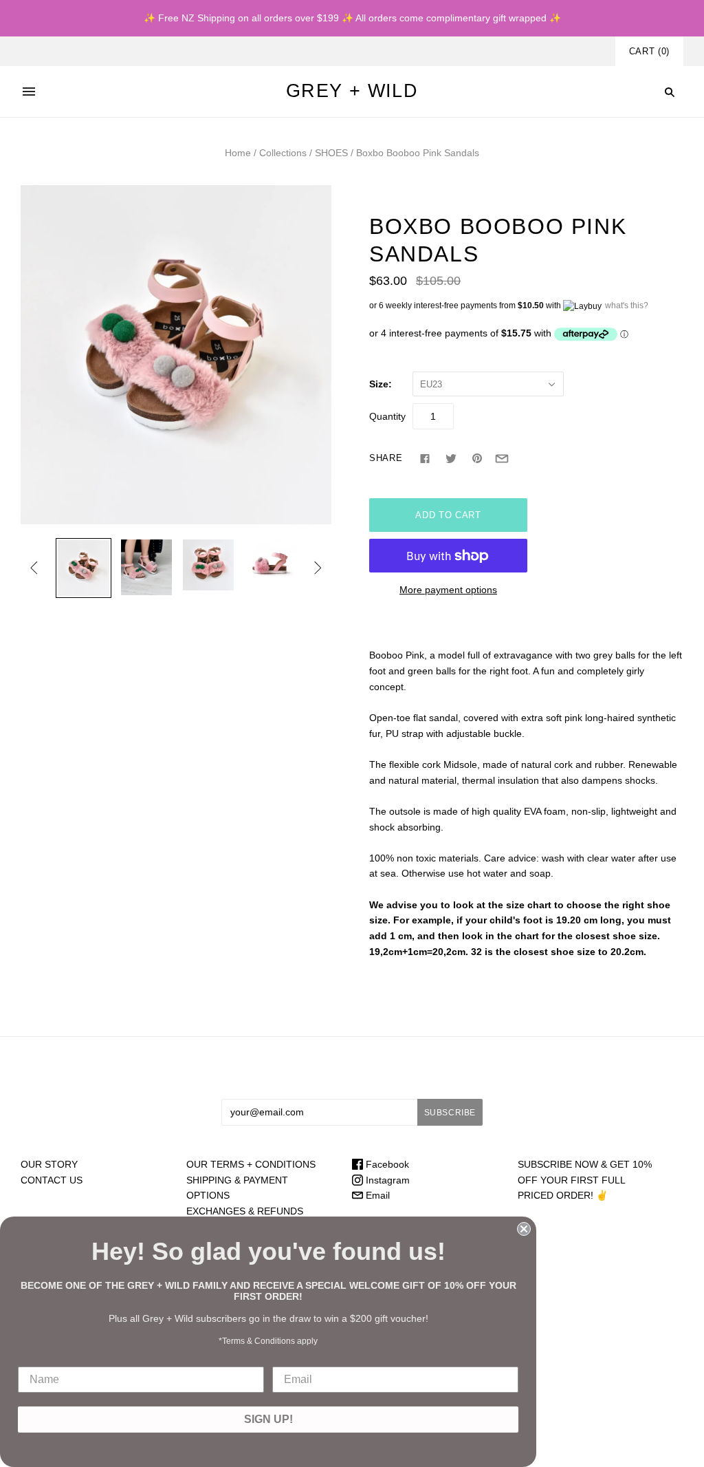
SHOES (331, 152)
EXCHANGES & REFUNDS (244, 1211)
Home (238, 152)
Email (376, 1195)
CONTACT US (51, 1180)
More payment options (448, 589)
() (649, 51)
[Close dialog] (524, 1229)
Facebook (386, 1164)
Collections (283, 152)
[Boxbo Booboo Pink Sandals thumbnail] (83, 568)
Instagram (386, 1180)
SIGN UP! (268, 1419)
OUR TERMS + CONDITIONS (251, 1164)
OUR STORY (49, 1164)
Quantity (387, 416)
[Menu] (29, 91)
